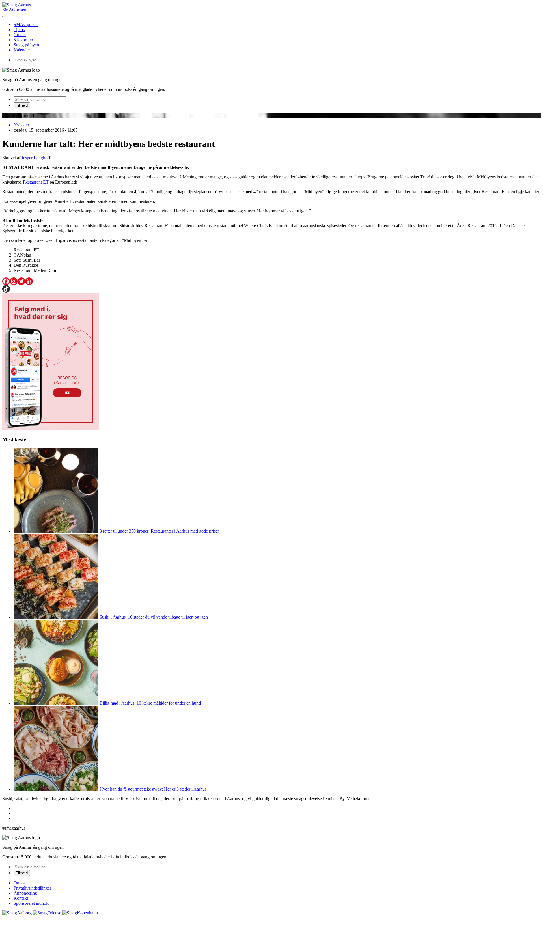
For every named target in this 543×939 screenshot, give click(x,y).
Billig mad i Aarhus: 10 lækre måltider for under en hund (150, 703)
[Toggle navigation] (4, 16)
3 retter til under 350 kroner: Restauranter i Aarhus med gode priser (159, 531)
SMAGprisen (14, 9)
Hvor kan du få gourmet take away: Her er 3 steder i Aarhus (153, 789)
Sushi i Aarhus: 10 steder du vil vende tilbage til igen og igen (154, 617)
